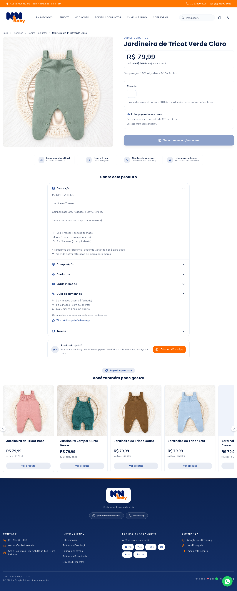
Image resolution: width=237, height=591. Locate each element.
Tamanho (132, 84)
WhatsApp (138, 515)
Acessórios (160, 17)
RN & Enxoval (45, 17)
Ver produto (28, 466)
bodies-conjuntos (38, 33)
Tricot (64, 17)
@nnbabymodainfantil (108, 515)
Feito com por (214, 578)
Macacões (82, 17)
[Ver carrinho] (219, 17)
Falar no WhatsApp (172, 349)
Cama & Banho (137, 17)
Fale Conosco (70, 540)
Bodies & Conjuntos (108, 17)
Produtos (18, 33)
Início (6, 33)
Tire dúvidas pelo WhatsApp (73, 320)
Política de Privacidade (75, 556)
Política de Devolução (74, 545)
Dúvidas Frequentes (73, 562)
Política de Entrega (73, 551)
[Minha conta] (227, 17)
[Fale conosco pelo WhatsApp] (227, 581)
